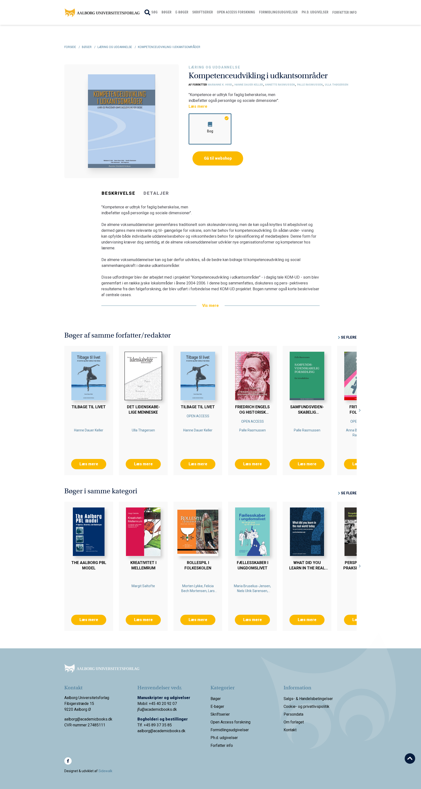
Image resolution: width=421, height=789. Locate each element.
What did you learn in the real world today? (307, 568)
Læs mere (198, 106)
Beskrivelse (118, 193)
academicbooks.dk (169, 731)
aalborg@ (145, 731)
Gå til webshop (218, 158)
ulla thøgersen (336, 84)
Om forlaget (294, 722)
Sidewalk (105, 771)
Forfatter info (344, 12)
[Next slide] (360, 410)
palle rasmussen (310, 84)
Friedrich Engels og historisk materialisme (252, 412)
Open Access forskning (236, 12)
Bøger (167, 12)
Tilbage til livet (89, 407)
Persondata (293, 714)
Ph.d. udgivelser (315, 12)
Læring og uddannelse (214, 67)
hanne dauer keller (249, 84)
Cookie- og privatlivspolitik (306, 706)
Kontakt (290, 730)
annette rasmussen (280, 84)
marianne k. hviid (220, 84)
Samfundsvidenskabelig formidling (307, 412)
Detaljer (156, 193)
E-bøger (181, 12)
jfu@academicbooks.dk (157, 709)
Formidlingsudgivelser (278, 12)
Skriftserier (202, 12)
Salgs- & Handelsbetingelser (308, 698)
